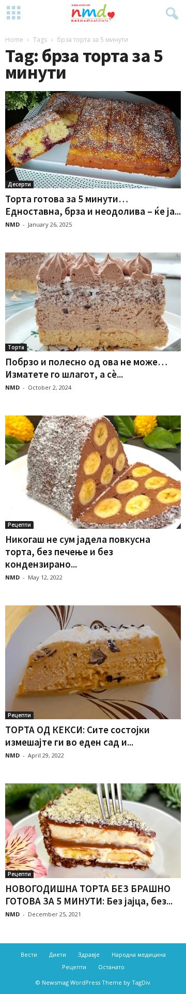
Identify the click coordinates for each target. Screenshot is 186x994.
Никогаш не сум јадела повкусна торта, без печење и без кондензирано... (77, 551)
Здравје (89, 954)
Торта (16, 347)
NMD (12, 224)
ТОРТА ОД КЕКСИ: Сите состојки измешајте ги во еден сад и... (77, 735)
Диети (57, 954)
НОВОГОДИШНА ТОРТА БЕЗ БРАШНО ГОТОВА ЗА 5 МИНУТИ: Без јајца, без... (89, 894)
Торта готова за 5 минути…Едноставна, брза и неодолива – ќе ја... (93, 204)
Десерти (19, 184)
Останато (111, 967)
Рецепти (19, 524)
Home (14, 39)
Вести (29, 954)
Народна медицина (139, 954)
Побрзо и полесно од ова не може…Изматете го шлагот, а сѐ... (86, 367)
